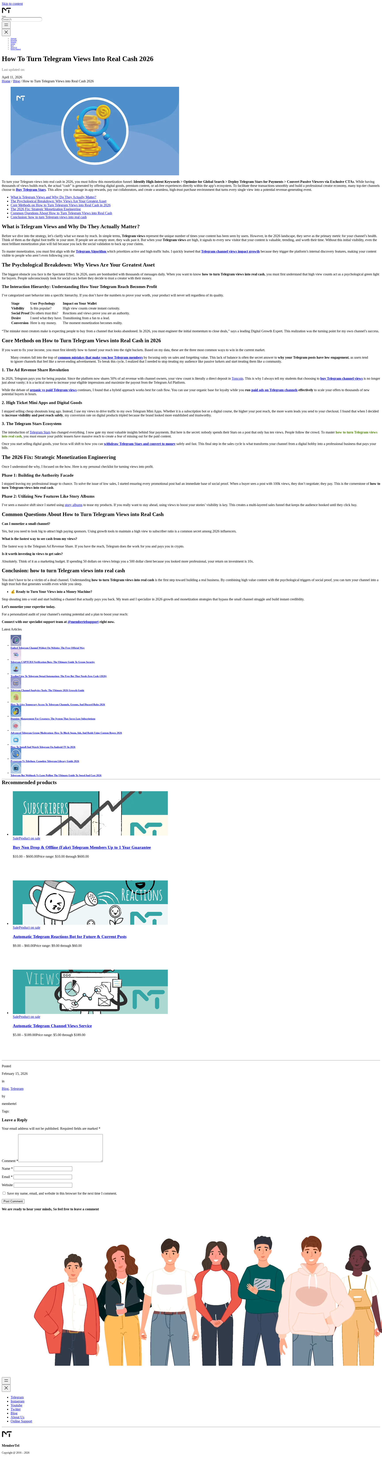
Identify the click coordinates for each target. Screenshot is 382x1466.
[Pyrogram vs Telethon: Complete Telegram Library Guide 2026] (16, 758)
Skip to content (12, 4)
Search (4, 16)
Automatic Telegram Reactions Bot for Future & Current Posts (69, 936)
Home (6, 81)
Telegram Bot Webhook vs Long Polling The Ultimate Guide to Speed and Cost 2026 (56, 775)
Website (7, 1185)
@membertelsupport (83, 622)
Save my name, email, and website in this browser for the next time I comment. (62, 1193)
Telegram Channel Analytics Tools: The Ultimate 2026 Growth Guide (47, 690)
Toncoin (237, 378)
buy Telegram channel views (341, 378)
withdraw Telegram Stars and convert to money (140, 444)
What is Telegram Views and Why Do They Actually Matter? (53, 197)
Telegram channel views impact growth (230, 251)
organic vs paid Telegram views (53, 390)
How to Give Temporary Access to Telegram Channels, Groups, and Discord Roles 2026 (58, 704)
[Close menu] (6, 32)
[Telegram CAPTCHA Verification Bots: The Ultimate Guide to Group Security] (16, 659)
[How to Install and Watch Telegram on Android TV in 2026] (16, 744)
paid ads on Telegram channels (274, 390)
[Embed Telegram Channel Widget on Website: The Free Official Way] (16, 645)
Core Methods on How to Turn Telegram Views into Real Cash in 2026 (61, 205)
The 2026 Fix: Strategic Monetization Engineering (46, 209)
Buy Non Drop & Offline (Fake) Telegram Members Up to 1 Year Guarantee (82, 847)
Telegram (16, 1089)
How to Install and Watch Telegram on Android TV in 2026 (43, 747)
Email (7, 1177)
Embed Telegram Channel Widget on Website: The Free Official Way (48, 647)
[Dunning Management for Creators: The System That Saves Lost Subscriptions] (16, 716)
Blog (16, 81)
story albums (73, 505)
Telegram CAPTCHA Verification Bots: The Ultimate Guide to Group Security (53, 662)
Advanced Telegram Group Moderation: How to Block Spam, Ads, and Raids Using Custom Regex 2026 (66, 732)
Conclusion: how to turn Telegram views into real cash (49, 217)
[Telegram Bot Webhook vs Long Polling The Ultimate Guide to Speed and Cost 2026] (16, 772)
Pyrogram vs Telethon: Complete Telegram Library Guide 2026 (45, 761)
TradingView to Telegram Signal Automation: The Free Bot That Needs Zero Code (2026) (59, 676)
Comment (10, 1161)
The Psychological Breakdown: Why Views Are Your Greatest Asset (58, 201)
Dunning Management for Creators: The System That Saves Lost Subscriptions (53, 718)
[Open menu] (6, 25)
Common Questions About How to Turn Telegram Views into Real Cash (61, 213)
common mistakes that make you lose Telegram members (100, 357)
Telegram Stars (40, 432)
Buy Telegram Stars (31, 189)
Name (7, 1168)
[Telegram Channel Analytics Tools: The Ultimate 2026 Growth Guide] (16, 687)
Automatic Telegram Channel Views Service (52, 1025)
